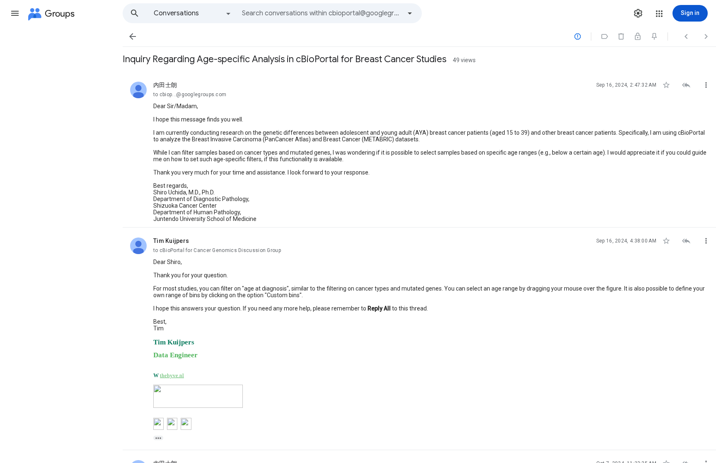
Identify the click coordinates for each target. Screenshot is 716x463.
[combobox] (322, 13)
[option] (192, 13)
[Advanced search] (409, 13)
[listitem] (419, 150)
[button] (15, 13)
